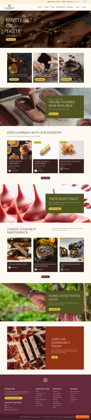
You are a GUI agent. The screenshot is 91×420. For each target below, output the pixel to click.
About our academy (75, 391)
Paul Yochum (66, 168)
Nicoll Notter (14, 267)
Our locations (73, 399)
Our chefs (72, 397)
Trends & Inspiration (60, 7)
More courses (45, 178)
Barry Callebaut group (41, 399)
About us (38, 397)
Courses (72, 395)
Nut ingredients (56, 395)
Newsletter (38, 403)
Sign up (54, 357)
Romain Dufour (15, 170)
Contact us (38, 401)
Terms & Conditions (46, 417)
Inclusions (55, 399)
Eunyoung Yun (41, 170)
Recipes (53, 7)
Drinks (54, 407)
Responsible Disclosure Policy (71, 417)
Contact (84, 7)
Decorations (56, 401)
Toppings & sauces (57, 403)
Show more (45, 276)
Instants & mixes (57, 405)
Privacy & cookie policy (57, 417)
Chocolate (55, 391)
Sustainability (39, 395)
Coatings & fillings (57, 397)
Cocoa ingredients (57, 393)
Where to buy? (39, 405)
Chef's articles (73, 393)
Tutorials (72, 401)
